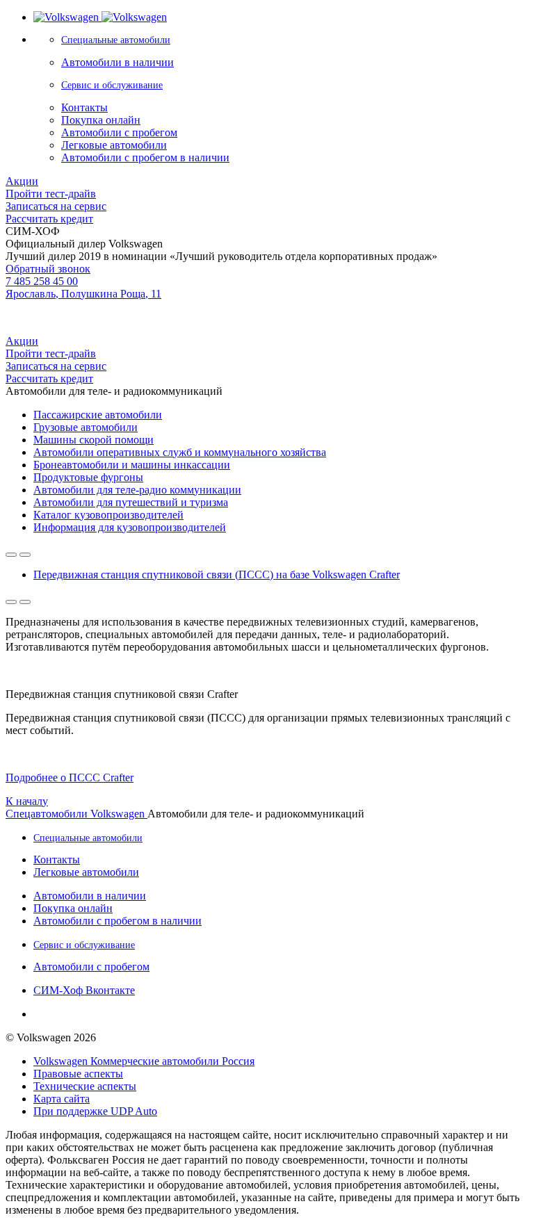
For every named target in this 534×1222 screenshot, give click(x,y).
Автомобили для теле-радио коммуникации (137, 490)
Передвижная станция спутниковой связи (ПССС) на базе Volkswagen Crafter (216, 574)
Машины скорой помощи (93, 440)
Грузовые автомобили (85, 427)
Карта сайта (61, 1099)
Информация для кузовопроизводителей (129, 527)
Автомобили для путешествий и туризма (130, 502)
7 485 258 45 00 (42, 281)
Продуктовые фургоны (88, 477)
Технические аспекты (84, 1086)
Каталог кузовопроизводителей (108, 515)
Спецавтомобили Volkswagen (76, 814)
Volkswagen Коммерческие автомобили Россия (143, 1061)
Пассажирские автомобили (97, 415)
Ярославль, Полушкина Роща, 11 (83, 294)
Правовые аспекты (78, 1074)
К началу (27, 801)
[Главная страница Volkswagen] (100, 17)
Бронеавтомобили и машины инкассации (131, 465)
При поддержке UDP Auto (95, 1111)
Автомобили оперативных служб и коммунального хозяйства (179, 452)
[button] (70, 777)
